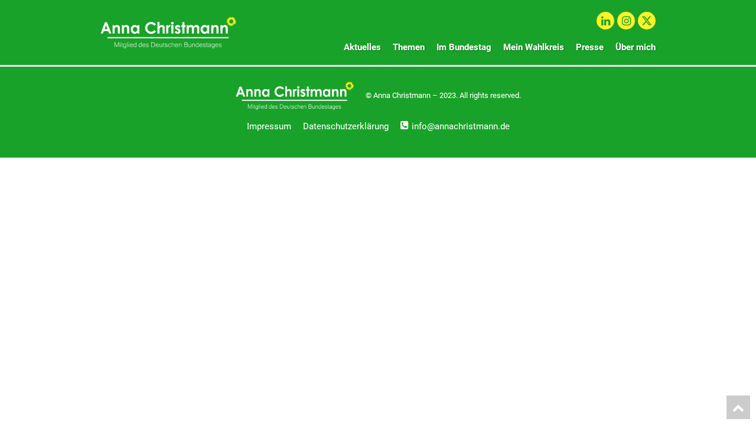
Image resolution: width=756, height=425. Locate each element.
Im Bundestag (463, 47)
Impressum (269, 126)
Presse (590, 47)
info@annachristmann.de (461, 126)
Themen (409, 47)
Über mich (635, 47)
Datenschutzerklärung (346, 126)
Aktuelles (362, 47)
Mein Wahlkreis (533, 47)
